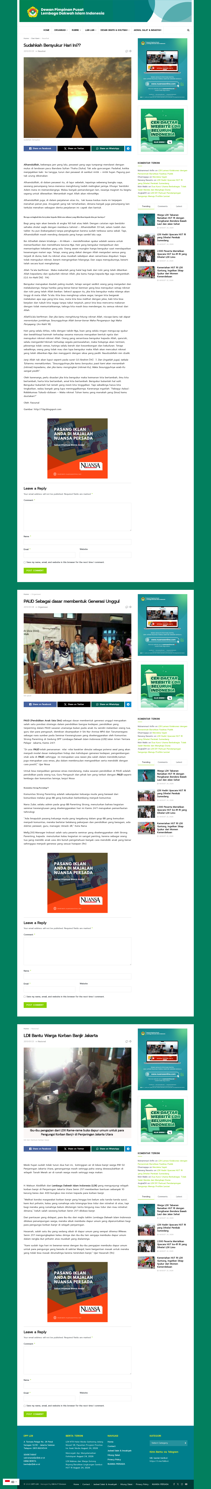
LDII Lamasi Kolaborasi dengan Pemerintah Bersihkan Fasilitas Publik (162, 172)
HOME (46, 30)
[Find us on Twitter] (178, 1484)
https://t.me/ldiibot (159, 1461)
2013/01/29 (29, 51)
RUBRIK (75, 30)
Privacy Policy (114, 1459)
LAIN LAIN (89, 30)
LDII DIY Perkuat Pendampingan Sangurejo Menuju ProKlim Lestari (159, 194)
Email (27, 549)
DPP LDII (35, 1484)
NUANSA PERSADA (116, 1464)
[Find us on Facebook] (174, 1484)
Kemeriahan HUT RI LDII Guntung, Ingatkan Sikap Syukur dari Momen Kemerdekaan (170, 272)
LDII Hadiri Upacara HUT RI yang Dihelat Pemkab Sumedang (160, 182)
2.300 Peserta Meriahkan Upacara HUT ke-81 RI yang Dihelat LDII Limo (172, 254)
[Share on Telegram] (128, 148)
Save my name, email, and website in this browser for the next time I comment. (65, 562)
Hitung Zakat (114, 1455)
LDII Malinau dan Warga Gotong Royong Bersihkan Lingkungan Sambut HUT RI (84, 1464)
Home (26, 38)
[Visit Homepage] (105, 13)
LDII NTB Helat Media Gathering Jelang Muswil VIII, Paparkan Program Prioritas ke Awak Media (84, 1445)
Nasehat (45, 38)
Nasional (35, 1028)
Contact (112, 1446)
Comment (29, 500)
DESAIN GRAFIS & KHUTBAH (114, 30)
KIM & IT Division (59, 1484)
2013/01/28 (29, 607)
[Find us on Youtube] (186, 1484)
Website (84, 549)
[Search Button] (188, 30)
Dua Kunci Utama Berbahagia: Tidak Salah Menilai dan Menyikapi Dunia (162, 188)
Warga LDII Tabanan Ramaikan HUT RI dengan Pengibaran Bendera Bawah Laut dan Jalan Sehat (172, 219)
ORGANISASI (60, 30)
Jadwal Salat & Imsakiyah (119, 1450)
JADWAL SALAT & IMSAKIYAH (147, 30)
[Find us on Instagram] (182, 1484)
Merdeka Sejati (160, 176)
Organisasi (36, 594)
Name (27, 536)
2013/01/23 (29, 1041)
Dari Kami (35, 38)
